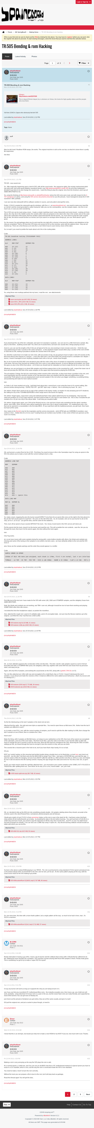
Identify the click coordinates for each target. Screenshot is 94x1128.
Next (88, 1094)
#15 (88, 1058)
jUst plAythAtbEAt (10, 122)
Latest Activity (20, 56)
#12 (88, 953)
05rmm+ (21, 94)
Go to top (87, 1105)
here (76, 754)
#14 (88, 1030)
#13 (88, 985)
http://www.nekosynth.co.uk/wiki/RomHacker (34, 195)
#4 (89, 339)
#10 (88, 866)
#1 (89, 85)
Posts (7, 56)
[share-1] (87, 78)
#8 (89, 718)
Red (5, 1105)
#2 (89, 146)
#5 (89, 448)
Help (68, 1105)
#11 (89, 912)
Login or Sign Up (82, 2)
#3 (89, 179)
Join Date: (13, 77)
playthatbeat (18, 117)
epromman (35, 817)
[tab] (7, 56)
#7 (89, 660)
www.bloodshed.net (59, 205)
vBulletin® (46, 1115)
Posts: (12, 79)
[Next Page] (70, 63)
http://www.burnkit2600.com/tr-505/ (57, 188)
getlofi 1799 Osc (66, 671)
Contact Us (76, 1105)
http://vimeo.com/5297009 (28, 96)
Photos (34, 56)
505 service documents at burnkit (42, 197)
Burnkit (18, 411)
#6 (89, 597)
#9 (89, 808)
